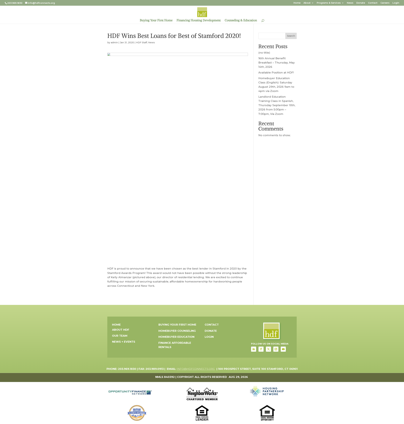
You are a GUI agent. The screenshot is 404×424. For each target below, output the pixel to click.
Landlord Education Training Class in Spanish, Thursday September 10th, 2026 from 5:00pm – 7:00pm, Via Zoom (276, 105)
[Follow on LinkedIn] (253, 349)
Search (291, 35)
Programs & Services (329, 3)
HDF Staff (141, 42)
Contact (372, 3)
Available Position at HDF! (276, 72)
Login (395, 3)
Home (297, 3)
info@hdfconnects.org (196, 368)
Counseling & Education (241, 20)
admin (114, 42)
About (307, 3)
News (350, 3)
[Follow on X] (268, 349)
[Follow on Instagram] (275, 349)
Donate (360, 3)
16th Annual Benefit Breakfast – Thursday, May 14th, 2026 (276, 62)
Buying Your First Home (156, 20)
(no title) (264, 52)
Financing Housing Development (199, 20)
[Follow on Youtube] (283, 349)
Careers (384, 3)
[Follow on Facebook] (261, 349)
